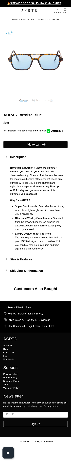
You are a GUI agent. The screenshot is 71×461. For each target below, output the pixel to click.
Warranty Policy (11, 388)
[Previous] (8, 60)
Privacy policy (51, 406)
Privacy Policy (10, 374)
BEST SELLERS (27, 20)
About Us (8, 345)
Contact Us (9, 352)
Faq (5, 356)
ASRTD (28, 441)
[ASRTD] (29, 10)
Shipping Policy (11, 381)
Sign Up (35, 424)
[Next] (62, 60)
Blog (5, 349)
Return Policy (10, 377)
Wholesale (8, 359)
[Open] (8, 453)
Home (15, 20)
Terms (6, 384)
